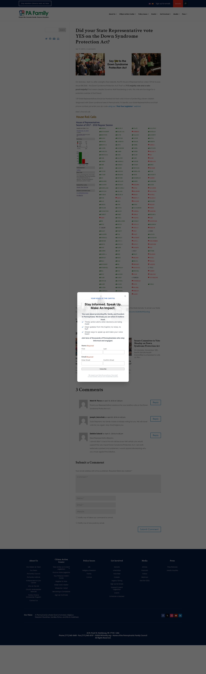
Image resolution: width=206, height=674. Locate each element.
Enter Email (86, 360)
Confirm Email (108, 360)
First (83, 349)
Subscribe (103, 369)
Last (105, 349)
